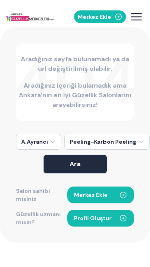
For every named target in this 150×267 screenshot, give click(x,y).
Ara (75, 164)
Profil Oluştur (93, 218)
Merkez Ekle (91, 195)
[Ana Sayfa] (30, 17)
